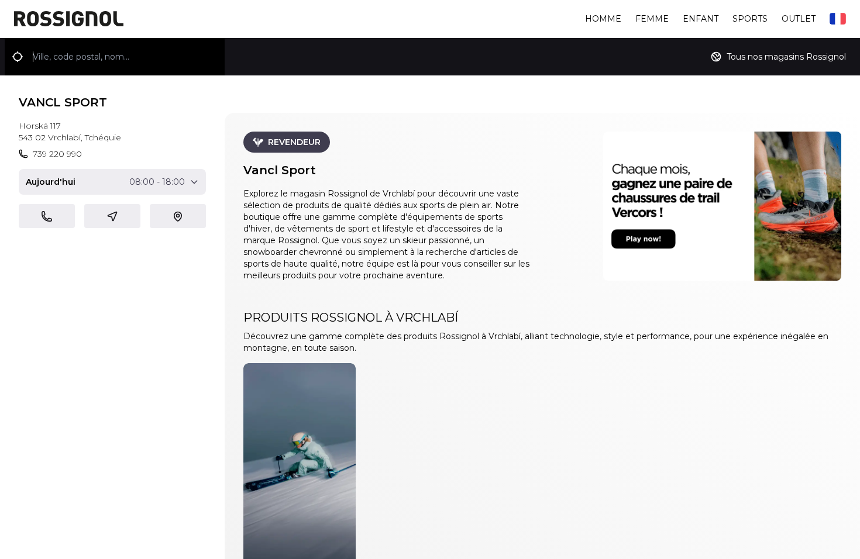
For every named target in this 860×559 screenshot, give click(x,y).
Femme (652, 18)
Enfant (700, 18)
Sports (750, 18)
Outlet (799, 18)
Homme (603, 18)
